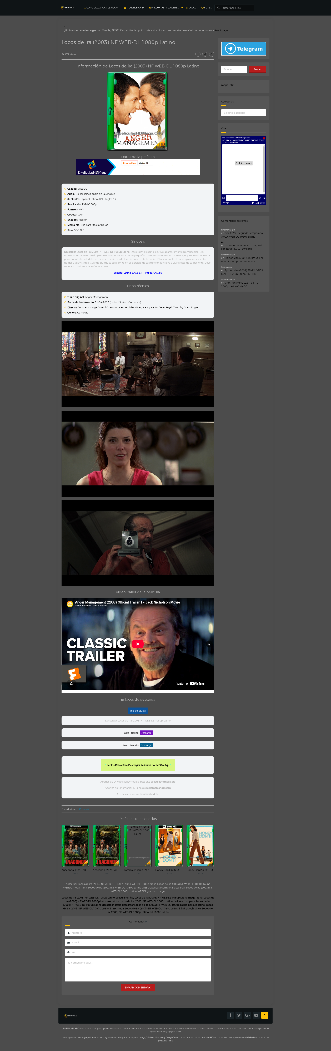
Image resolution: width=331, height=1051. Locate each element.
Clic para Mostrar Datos (94, 224)
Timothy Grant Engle (185, 307)
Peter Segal (165, 307)
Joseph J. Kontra (108, 307)
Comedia (82, 312)
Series (208, 7)
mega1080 (227, 85)
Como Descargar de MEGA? (102, 7)
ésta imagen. (222, 30)
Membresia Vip (135, 7)
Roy (222, 242)
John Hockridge (87, 307)
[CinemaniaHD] (67, 4)
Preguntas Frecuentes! (165, 7)
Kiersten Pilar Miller (130, 307)
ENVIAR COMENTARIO (138, 987)
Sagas (192, 7)
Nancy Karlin (150, 307)
